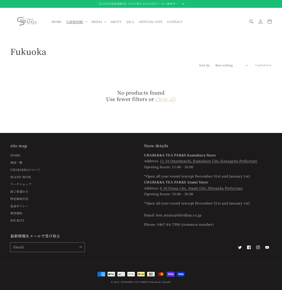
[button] (251, 21)
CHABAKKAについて (25, 170)
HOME (15, 155)
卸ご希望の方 (19, 191)
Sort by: (205, 65)
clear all (165, 99)
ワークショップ (20, 184)
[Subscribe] (80, 247)
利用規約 (16, 213)
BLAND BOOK (20, 177)
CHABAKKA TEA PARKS (134, 281)
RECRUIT (17, 220)
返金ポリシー (19, 206)
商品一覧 (16, 162)
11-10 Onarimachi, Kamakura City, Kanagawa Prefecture (208, 161)
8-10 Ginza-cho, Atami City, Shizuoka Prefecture (201, 188)
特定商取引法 (19, 199)
